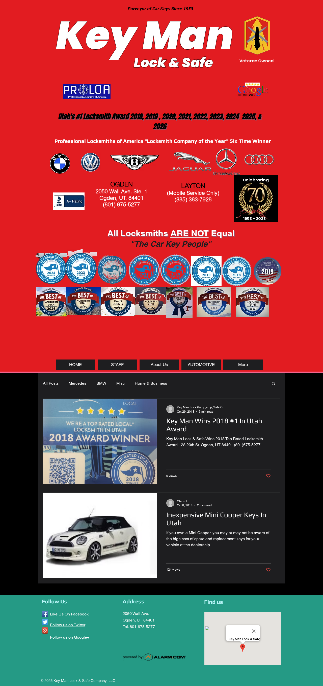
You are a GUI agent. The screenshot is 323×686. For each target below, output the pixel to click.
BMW (101, 383)
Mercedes (77, 383)
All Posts (51, 383)
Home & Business (151, 383)
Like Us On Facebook (69, 614)
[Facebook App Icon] (45, 614)
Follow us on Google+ (69, 637)
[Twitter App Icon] (45, 622)
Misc (120, 383)
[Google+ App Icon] (45, 630)
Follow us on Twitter (67, 625)
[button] (273, 384)
